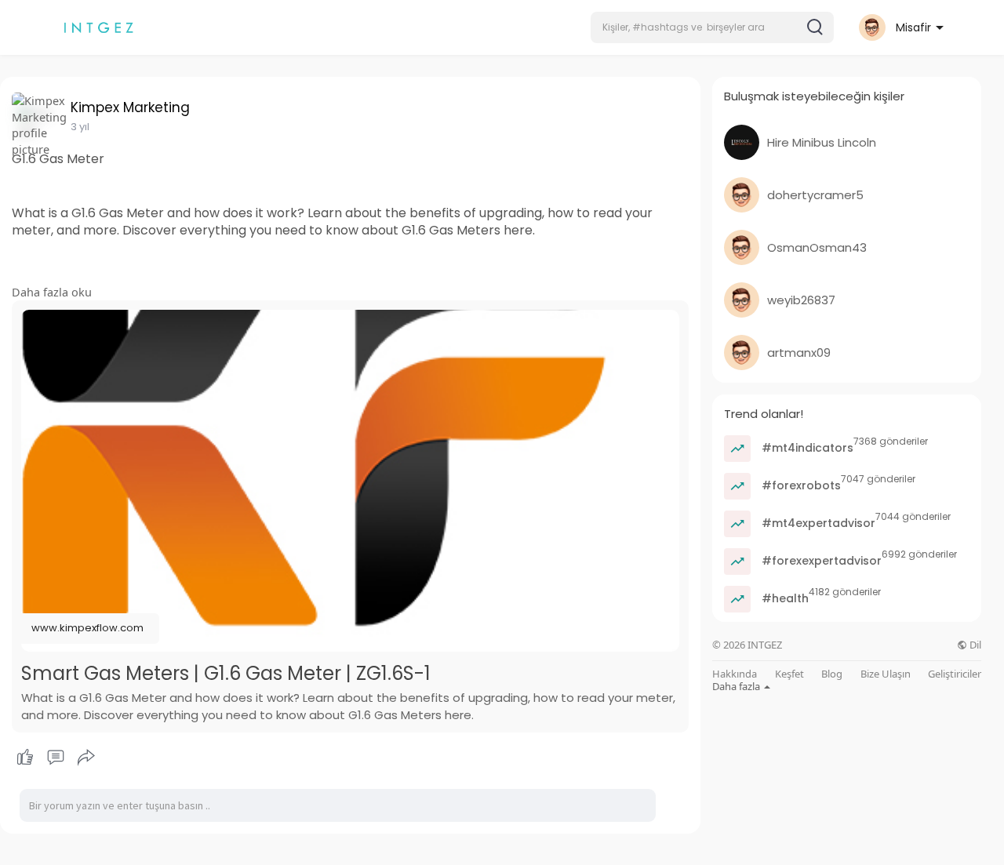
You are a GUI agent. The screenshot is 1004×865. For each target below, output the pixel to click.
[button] (712, 27)
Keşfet (789, 674)
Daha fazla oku (52, 292)
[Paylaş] (86, 757)
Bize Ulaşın (885, 674)
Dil (974, 645)
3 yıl (80, 126)
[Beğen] (55, 757)
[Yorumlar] (55, 757)
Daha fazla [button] (737, 686)
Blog (831, 674)
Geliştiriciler (954, 674)
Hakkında (734, 674)
